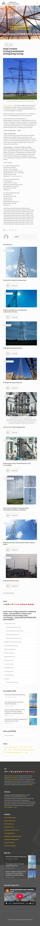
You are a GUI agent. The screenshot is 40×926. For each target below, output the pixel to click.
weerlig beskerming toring (11, 580)
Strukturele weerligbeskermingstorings (14, 280)
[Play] (7, 903)
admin (16, 236)
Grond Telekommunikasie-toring (14, 631)
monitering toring (8, 671)
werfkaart (30, 784)
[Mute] (30, 903)
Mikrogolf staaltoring (9, 649)
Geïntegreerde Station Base (11, 839)
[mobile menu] (37, 2)
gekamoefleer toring (9, 656)
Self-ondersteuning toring (11, 645)
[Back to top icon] (20, 915)
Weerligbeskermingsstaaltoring (12, 382)
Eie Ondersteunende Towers (11, 830)
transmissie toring (9, 105)
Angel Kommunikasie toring (13, 627)
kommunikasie (14, 779)
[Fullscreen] (33, 903)
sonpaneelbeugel (8, 675)
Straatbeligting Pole (9, 833)
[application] (20, 896)
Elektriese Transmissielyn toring (12, 642)
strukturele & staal (13, 776)
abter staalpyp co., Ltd (10, 807)
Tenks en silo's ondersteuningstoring (14, 427)
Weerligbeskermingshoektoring (12, 348)
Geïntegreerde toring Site (12, 634)
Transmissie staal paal (12, 682)
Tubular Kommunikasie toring (13, 638)
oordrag (6, 779)
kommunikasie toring (9, 623)
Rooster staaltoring (9, 653)
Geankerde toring (8, 667)
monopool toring (8, 664)
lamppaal (6, 678)
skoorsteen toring (9, 660)
